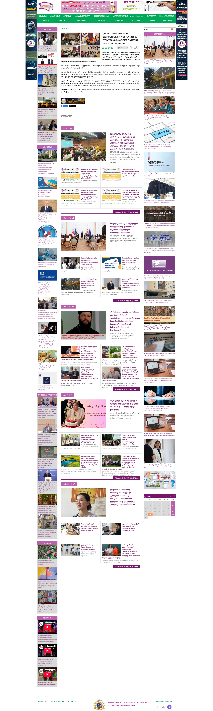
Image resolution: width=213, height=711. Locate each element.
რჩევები (136, 20)
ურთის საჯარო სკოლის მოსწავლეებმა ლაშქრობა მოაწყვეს (46, 562)
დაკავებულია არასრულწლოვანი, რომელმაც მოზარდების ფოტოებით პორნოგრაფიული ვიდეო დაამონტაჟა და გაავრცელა (47, 314)
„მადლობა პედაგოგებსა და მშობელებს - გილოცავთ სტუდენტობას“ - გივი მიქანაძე (47, 48)
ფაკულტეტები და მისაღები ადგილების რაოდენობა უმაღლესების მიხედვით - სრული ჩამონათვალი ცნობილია (46, 463)
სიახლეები (55, 16)
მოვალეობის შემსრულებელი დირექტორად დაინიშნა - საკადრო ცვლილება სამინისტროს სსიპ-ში (158, 62)
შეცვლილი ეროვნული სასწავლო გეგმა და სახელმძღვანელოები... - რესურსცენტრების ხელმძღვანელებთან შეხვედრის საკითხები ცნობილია (45, 288)
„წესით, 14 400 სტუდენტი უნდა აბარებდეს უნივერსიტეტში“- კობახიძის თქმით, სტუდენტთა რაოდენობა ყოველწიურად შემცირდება (47, 413)
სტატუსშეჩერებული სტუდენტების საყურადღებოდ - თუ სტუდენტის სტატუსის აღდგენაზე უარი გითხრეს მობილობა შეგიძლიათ (159, 225)
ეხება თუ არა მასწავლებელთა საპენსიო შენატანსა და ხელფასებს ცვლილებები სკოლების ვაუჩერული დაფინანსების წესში (47, 136)
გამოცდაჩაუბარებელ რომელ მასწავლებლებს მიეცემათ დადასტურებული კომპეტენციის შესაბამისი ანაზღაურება (157, 327)
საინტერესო (100, 20)
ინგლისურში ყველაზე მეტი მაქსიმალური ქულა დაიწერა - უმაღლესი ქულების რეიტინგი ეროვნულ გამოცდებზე (159, 250)
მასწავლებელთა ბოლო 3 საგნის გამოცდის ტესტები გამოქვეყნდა (45, 388)
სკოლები (67, 16)
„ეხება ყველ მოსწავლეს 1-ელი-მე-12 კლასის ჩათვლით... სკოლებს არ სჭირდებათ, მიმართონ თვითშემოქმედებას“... (47, 218)
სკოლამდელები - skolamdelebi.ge (128, 16)
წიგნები (151, 20)
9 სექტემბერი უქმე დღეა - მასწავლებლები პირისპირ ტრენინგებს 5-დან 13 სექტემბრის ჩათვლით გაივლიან (157, 146)
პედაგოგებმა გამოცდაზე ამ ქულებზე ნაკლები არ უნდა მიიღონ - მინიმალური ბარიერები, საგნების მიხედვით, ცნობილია (159, 466)
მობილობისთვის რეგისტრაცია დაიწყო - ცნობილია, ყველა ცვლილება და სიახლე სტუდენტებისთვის (156, 117)
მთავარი (43, 16)
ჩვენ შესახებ (57, 701)
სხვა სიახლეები (166, 16)
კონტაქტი (42, 701)
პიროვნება (63, 20)
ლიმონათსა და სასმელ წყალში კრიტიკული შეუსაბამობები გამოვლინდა (47, 264)
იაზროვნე (119, 20)
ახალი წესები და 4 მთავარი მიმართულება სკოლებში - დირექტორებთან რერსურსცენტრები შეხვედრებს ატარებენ (47, 113)
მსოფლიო (151, 16)
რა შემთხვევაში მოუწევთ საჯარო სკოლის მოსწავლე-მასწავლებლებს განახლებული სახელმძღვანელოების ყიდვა (157, 408)
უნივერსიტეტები (101, 16)
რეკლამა (72, 701)
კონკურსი (167, 20)
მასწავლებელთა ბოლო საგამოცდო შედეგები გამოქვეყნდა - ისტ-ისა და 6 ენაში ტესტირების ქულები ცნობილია (158, 380)
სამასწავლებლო (82, 16)
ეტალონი (45, 20)
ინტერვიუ (81, 20)
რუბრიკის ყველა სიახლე (126, 212)
